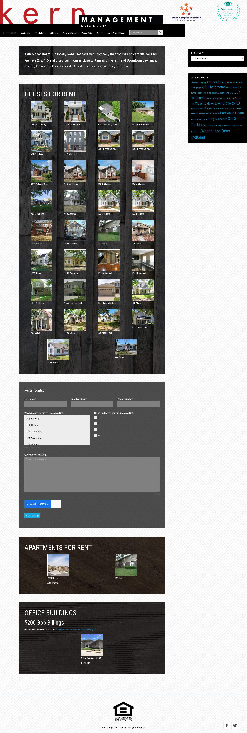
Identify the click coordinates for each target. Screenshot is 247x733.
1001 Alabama (34, 431)
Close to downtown (208, 103)
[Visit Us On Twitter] (235, 725)
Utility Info (54, 33)
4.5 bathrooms (210, 98)
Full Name (30, 399)
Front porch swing (223, 109)
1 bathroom (194, 83)
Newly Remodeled (217, 119)
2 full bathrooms (213, 87)
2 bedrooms (238, 82)
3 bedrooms (201, 93)
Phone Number (125, 399)
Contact (100, 33)
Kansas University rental (199, 119)
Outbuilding (208, 125)
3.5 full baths (234, 93)
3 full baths (212, 92)
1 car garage (202, 83)
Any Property (33, 418)
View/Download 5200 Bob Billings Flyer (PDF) (77, 629)
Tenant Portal (87, 33)
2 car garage (196, 87)
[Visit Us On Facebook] (227, 725)
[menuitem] (9, 33)
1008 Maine (33, 444)
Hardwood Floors (232, 113)
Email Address (79, 399)
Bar (224, 98)
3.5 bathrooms (223, 93)
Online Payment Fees (116, 33)
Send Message (32, 515)
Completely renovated (197, 109)
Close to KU (231, 103)
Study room (197, 132)
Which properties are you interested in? (43, 413)
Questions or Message (35, 454)
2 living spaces (232, 87)
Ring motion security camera (222, 126)
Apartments (25, 33)
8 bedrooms (218, 98)
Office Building (40, 33)
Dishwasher (210, 108)
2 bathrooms (225, 82)
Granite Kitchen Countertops (210, 113)
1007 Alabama (34, 438)
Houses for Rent (9, 33)
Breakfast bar (230, 98)
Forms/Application (70, 33)
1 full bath (212, 82)
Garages (231, 109)
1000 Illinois (33, 425)
